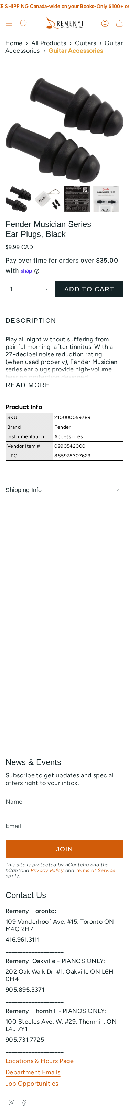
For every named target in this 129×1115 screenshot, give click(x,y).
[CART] (119, 23)
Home (14, 43)
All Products (48, 43)
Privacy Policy (47, 870)
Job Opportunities (32, 1083)
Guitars (85, 43)
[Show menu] (9, 23)
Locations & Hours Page (40, 1061)
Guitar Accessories (76, 50)
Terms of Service (96, 870)
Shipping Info (24, 489)
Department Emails (33, 1072)
